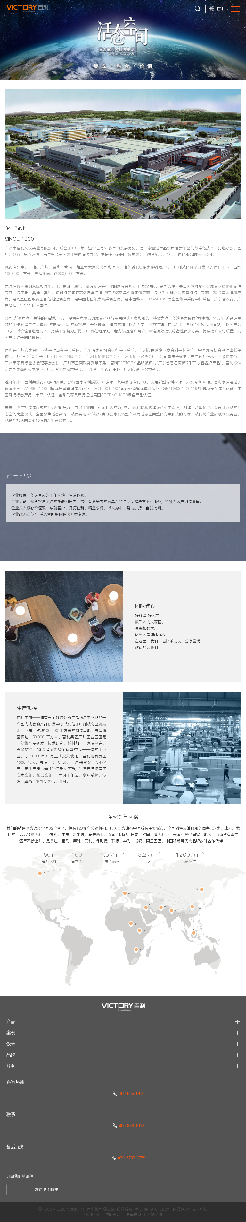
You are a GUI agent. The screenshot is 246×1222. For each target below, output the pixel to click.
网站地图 (154, 1214)
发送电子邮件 (46, 1189)
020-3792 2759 (131, 1158)
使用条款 (92, 1214)
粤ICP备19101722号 (152, 1209)
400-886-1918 (131, 1093)
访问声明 (112, 1214)
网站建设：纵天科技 (190, 1209)
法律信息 (133, 1214)
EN (220, 8)
